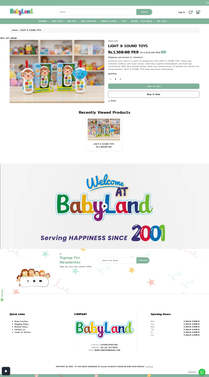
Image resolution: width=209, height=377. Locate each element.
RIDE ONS (72, 21)
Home (14, 30)
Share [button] (113, 100)
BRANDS (134, 21)
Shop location (21, 321)
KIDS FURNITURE (89, 21)
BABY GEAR (57, 21)
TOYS (124, 21)
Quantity (112, 73)
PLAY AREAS (147, 21)
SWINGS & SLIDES (109, 21)
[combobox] (105, 12)
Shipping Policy (21, 324)
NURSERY (43, 21)
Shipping (112, 57)
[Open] (6, 371)
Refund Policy (21, 326)
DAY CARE (162, 21)
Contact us (19, 329)
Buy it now (153, 94)
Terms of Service (22, 332)
